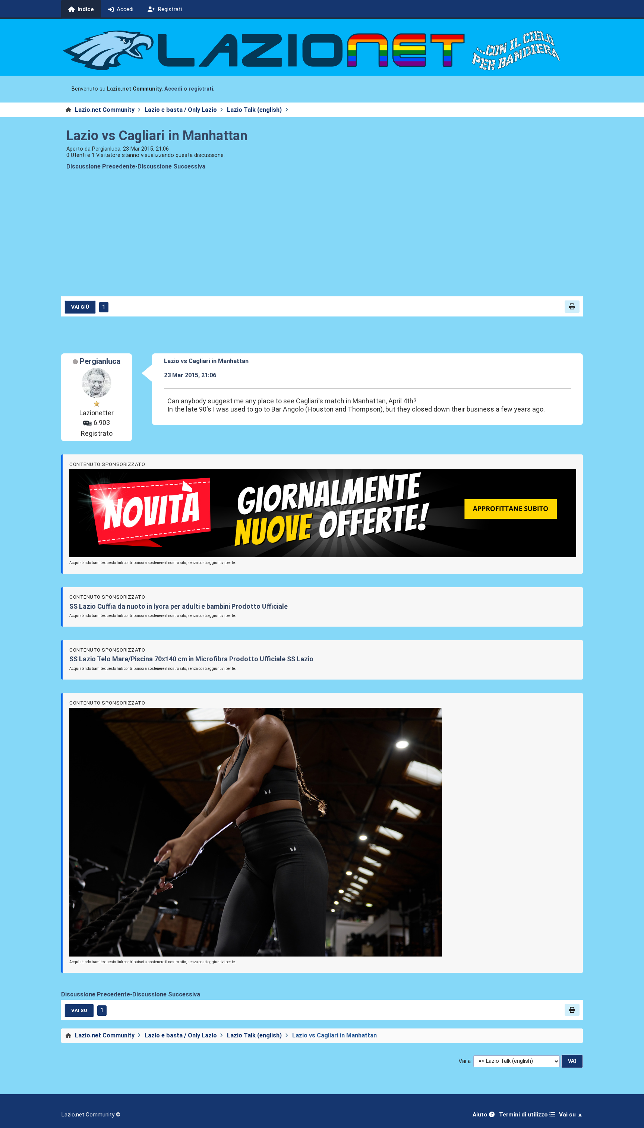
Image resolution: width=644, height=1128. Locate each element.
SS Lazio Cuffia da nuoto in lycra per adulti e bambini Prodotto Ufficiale (178, 606)
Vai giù (80, 307)
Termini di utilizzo (524, 1114)
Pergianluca (100, 361)
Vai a (464, 1061)
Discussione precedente (100, 166)
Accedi (173, 89)
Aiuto (481, 1114)
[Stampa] (572, 306)
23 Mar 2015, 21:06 (190, 375)
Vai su (79, 1010)
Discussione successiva (171, 166)
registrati (201, 89)
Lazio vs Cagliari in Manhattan (156, 136)
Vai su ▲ (571, 1114)
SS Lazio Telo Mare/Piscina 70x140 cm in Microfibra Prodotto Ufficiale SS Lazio (191, 659)
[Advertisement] (322, 239)
